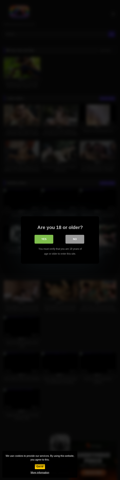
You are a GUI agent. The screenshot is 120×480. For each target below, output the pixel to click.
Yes (44, 239)
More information (40, 472)
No (75, 239)
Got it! (39, 466)
